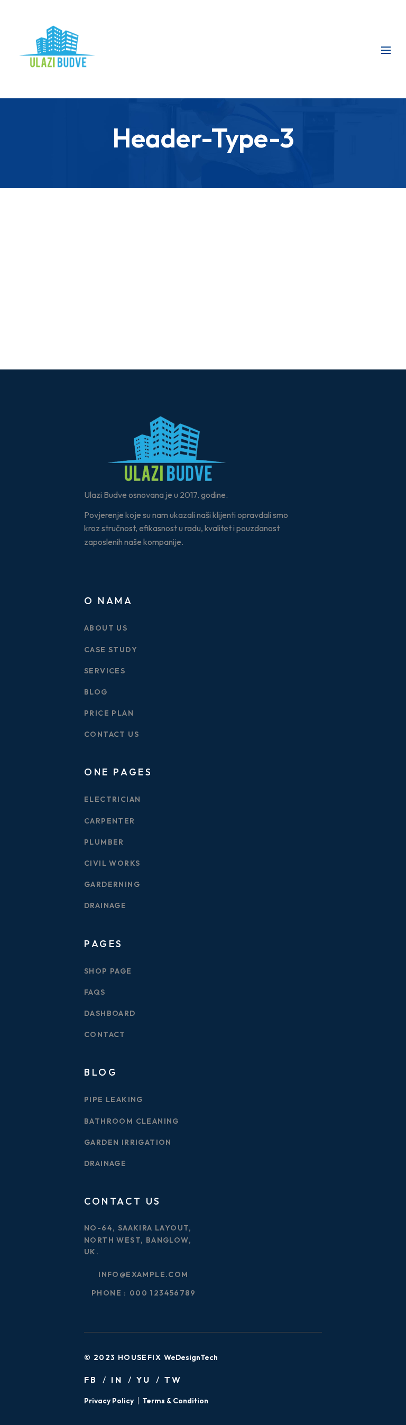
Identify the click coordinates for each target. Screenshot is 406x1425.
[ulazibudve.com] (56, 48)
